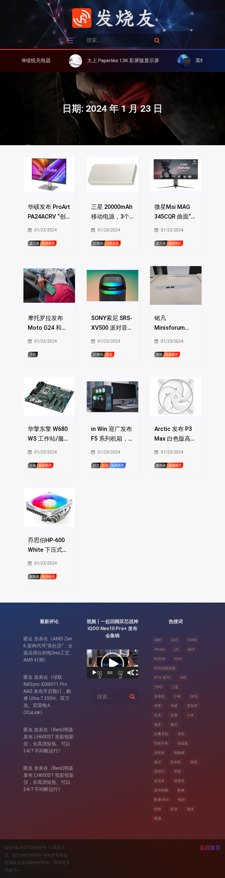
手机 (33, 354)
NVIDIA (159, 659)
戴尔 (174, 725)
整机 (159, 354)
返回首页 (210, 848)
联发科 (176, 762)
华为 (193, 696)
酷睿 (181, 790)
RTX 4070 (162, 678)
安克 (157, 715)
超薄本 (159, 781)
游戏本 (159, 753)
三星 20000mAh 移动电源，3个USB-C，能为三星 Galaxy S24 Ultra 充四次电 (111, 212)
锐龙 (174, 809)
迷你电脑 (161, 790)
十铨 (177, 696)
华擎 (157, 706)
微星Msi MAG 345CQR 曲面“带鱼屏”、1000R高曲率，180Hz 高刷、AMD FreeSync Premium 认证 (175, 212)
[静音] (130, 673)
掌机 (181, 734)
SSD (183, 678)
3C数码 (98, 243)
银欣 (181, 800)
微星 (157, 725)
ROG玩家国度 (164, 668)
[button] (112, 664)
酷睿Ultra (161, 800)
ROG (178, 659)
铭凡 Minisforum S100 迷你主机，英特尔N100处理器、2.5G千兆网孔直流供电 (175, 323)
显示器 (34, 243)
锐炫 (157, 809)
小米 (190, 715)
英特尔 (159, 771)
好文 (96, 465)
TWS (158, 687)
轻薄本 (179, 781)
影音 (109, 354)
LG (176, 649)
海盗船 (183, 743)
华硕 (174, 706)
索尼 (157, 762)
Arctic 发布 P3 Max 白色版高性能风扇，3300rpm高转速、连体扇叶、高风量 (175, 434)
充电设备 (112, 243)
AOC (174, 640)
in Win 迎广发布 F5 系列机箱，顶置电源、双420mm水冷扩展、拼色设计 (111, 434)
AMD (158, 640)
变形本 (192, 706)
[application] (112, 664)
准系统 (159, 696)
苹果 (177, 771)
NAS (191, 649)
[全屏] (135, 673)
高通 (157, 818)
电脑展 (179, 753)
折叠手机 (161, 734)
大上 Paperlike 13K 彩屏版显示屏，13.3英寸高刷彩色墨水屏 (129, 60)
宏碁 (174, 715)
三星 (174, 687)
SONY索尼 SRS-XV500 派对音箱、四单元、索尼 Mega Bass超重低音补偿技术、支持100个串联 (112, 323)
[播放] (94, 673)
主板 (33, 465)
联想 (193, 762)
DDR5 (192, 640)
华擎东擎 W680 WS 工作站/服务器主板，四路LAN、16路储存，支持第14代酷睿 (49, 434)
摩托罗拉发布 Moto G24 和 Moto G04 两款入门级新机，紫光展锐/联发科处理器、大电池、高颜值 (48, 323)
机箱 (105, 465)
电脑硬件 (48, 243)
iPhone (159, 649)
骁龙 (190, 809)
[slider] (110, 672)
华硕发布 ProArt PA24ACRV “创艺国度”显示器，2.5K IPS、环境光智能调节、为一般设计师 (49, 212)
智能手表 (161, 743)
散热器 (161, 465)
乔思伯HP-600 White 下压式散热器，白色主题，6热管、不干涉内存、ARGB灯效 (48, 546)
